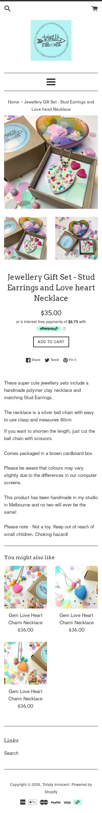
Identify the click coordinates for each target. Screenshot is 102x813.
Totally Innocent (55, 784)
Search (11, 752)
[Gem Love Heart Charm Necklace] (25, 587)
